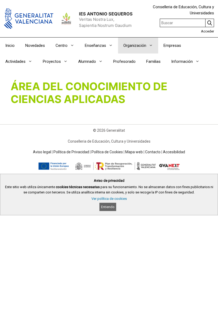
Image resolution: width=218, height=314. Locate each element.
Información (182, 61)
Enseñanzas (95, 45)
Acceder (207, 31)
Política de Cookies (107, 152)
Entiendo (108, 207)
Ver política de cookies (109, 199)
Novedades (35, 45)
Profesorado (124, 61)
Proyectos (52, 61)
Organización (134, 45)
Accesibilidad (174, 152)
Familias (153, 61)
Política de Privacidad (71, 152)
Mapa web (134, 152)
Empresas (172, 45)
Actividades (15, 61)
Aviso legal (42, 152)
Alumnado (87, 61)
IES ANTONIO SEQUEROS (106, 13)
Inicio (10, 45)
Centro (62, 45)
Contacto (153, 152)
